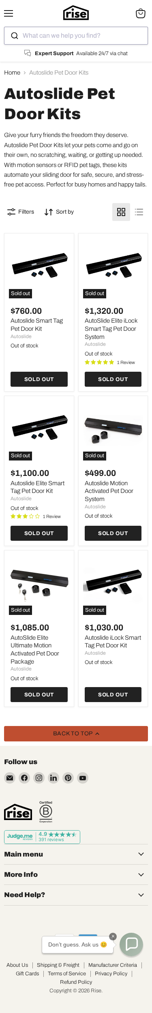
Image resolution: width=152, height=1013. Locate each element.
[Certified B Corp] (45, 812)
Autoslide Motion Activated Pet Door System (109, 491)
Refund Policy (76, 982)
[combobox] (76, 36)
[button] (131, 944)
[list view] (139, 212)
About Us (17, 965)
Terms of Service (67, 974)
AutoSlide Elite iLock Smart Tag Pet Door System (111, 328)
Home (12, 72)
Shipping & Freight (58, 965)
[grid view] (121, 212)
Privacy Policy (111, 974)
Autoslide (21, 336)
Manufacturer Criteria (112, 965)
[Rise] (18, 812)
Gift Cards (27, 974)
